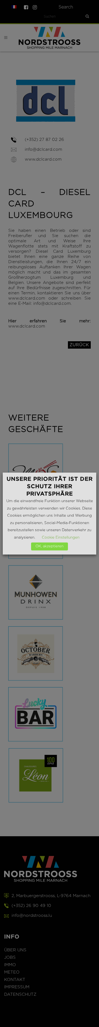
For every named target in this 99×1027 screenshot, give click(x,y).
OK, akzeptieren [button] (49, 546)
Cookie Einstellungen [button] (60, 537)
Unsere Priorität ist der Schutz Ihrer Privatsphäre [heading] (50, 486)
